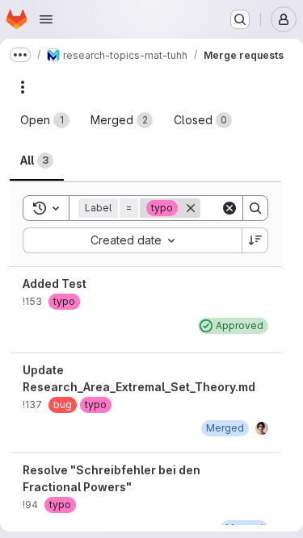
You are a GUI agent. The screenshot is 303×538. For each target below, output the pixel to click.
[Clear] (229, 208)
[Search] (255, 208)
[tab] (45, 120)
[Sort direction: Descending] (255, 240)
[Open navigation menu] (46, 19)
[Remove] (190, 208)
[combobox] (132, 240)
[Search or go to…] (240, 19)
